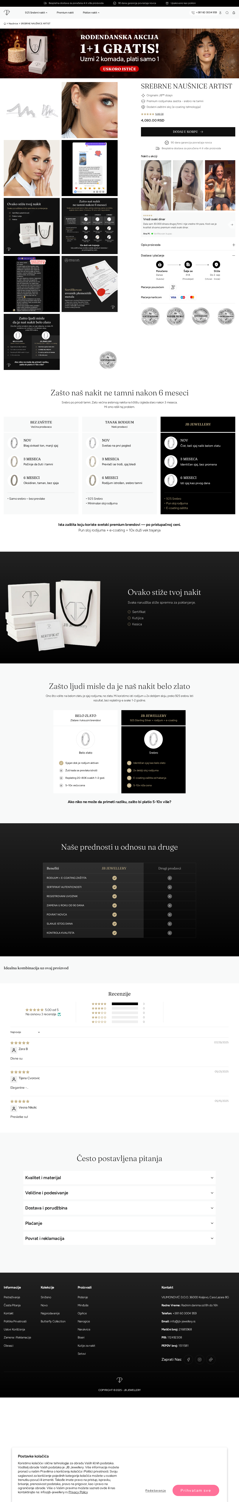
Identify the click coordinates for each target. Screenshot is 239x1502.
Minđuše (83, 1305)
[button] (46, 13)
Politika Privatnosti (15, 1321)
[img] (19, 1043)
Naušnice (13, 23)
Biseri (81, 1337)
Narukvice (84, 1329)
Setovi (82, 1353)
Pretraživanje (12, 1297)
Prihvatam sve (196, 1490)
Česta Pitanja (12, 1305)
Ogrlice (82, 1313)
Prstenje (83, 1297)
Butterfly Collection (53, 1321)
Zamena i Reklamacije (17, 1337)
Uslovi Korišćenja (14, 1329)
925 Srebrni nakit (35, 12)
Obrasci (8, 1345)
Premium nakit (65, 12)
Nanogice (84, 1321)
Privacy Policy (78, 1492)
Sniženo (46, 1297)
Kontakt (8, 1313)
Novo (44, 1305)
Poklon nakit (90, 12)
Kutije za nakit (86, 1345)
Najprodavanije (50, 1313)
